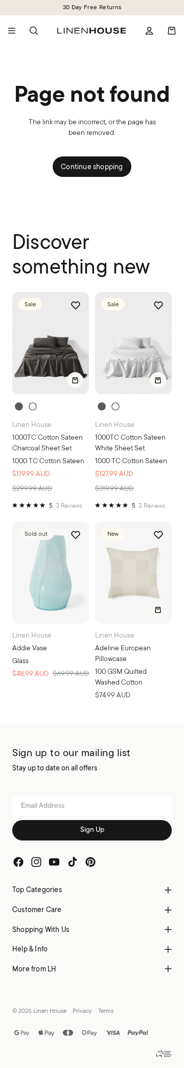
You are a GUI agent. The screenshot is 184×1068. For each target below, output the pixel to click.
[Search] (33, 30)
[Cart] (171, 30)
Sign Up (92, 830)
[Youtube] (54, 862)
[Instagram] (36, 862)
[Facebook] (18, 862)
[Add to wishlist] (76, 305)
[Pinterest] (90, 862)
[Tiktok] (72, 862)
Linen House (49, 1010)
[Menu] (12, 30)
